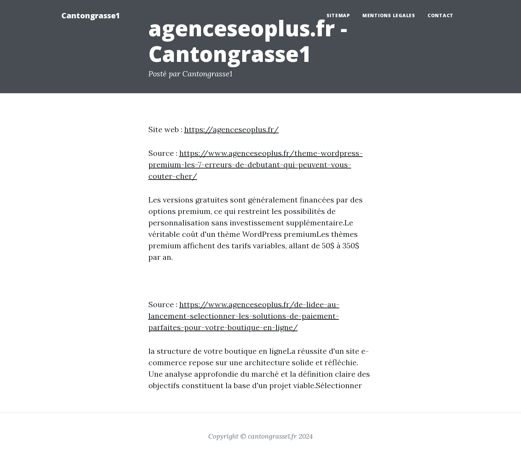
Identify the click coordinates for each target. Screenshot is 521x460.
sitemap (338, 15)
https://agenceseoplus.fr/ (231, 129)
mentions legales (388, 15)
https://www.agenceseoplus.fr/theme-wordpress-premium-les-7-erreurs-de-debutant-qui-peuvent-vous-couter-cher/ (255, 164)
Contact (440, 15)
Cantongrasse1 (90, 15)
